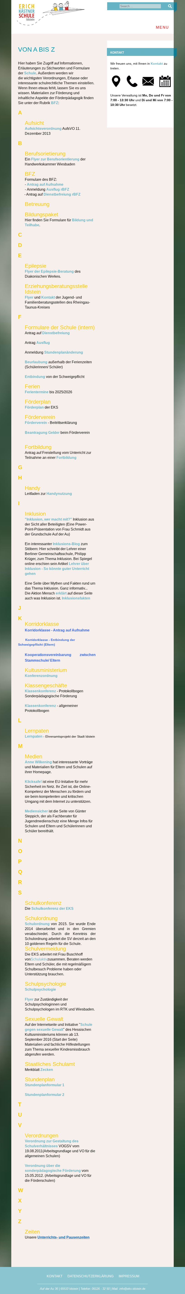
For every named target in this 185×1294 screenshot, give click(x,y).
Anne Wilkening (38, 762)
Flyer (29, 297)
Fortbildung (66, 458)
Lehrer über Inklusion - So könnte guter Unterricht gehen (57, 569)
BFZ (54, 103)
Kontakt (48, 297)
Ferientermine (37, 392)
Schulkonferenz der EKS (52, 908)
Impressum (129, 1276)
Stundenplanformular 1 (44, 1085)
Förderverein (36, 423)
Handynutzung (59, 494)
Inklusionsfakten (76, 598)
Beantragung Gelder (42, 432)
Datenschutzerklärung (90, 1276)
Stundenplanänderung (63, 352)
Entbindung (35, 377)
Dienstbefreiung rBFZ (62, 194)
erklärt (61, 593)
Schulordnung (37, 924)
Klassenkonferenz (40, 691)
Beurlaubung (36, 362)
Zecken (46, 1070)
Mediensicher (36, 811)
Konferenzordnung (41, 676)
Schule (30, 73)
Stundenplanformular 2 (44, 1095)
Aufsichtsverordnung (43, 128)
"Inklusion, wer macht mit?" (48, 519)
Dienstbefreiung (56, 333)
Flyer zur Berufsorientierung (55, 159)
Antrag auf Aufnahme (45, 184)
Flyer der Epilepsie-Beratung (49, 271)
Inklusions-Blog (66, 544)
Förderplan (34, 407)
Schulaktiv (39, 959)
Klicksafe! (33, 782)
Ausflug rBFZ (57, 189)
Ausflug (43, 343)
